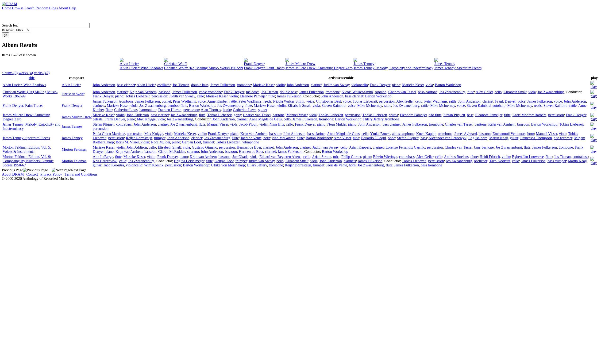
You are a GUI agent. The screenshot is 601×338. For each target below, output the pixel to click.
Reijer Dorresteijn (139, 138)
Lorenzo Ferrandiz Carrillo (405, 147)
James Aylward (465, 134)
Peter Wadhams (184, 101)
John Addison (137, 147)
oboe (391, 138)
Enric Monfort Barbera (529, 115)
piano (396, 85)
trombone (244, 85)
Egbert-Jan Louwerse (528, 157)
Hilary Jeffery (373, 119)
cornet (166, 101)
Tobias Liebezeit (137, 96)
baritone (279, 115)
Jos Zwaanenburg (452, 92)
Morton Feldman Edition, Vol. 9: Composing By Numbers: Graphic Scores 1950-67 (28, 161)
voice (202, 101)
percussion (159, 96)
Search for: (10, 25)
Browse (18, 8)
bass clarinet (126, 85)
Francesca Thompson (536, 138)
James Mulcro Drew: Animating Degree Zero (319, 68)
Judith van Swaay (337, 85)
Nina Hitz (277, 124)
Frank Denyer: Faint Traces (264, 68)
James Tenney (364, 64)
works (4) (26, 73)
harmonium (147, 110)
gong (237, 115)
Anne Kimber (217, 101)
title (32, 78)
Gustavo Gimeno (204, 147)
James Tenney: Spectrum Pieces (458, 68)
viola (429, 85)
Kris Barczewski (105, 161)
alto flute (435, 115)
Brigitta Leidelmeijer (189, 161)
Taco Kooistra (499, 161)
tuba (356, 138)
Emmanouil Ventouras (509, 134)
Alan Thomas (211, 110)
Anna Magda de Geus (265, 119)
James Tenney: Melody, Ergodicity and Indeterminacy (393, 68)
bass (470, 115)
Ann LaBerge (103, 157)
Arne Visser (342, 138)
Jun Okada (240, 157)
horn (530, 134)
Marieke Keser (263, 85)
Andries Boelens (456, 157)
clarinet (316, 85)
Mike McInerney (369, 106)
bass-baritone (427, 92)
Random (42, 8)
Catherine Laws (126, 110)
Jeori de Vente (336, 165)
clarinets (99, 106)
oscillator (164, 85)
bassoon (164, 92)
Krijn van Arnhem (143, 92)
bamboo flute (177, 106)
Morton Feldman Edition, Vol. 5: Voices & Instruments (27, 149)
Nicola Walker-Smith (357, 92)
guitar (514, 138)
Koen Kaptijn (426, 134)
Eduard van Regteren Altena (280, 157)
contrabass (124, 124)
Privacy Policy (51, 174)
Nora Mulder (336, 124)
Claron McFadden (171, 152)
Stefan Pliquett (454, 115)
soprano (380, 92)
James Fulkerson (222, 85)
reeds (267, 101)
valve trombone (210, 92)
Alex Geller (484, 92)
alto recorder (563, 138)
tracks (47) (42, 73)
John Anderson (104, 85)
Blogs (53, 8)
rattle (233, 101)
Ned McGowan (283, 138)
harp (110, 142)
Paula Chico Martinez (109, 134)
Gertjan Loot (191, 142)
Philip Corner (351, 157)
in (3, 30)
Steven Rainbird (334, 106)
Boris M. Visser (127, 142)
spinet (262, 110)
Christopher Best (328, 101)
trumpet (159, 138)
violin (280, 85)
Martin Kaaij (498, 138)
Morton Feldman (74, 149)
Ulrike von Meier (223, 165)
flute (470, 92)
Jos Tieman (181, 85)
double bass (199, 85)
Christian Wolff (175, 64)
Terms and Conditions (81, 174)
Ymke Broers (380, 134)
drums (393, 115)
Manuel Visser (297, 115)
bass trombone (431, 165)
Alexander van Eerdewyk (447, 138)
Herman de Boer (249, 147)
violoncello (359, 85)
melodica (252, 92)
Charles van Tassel (402, 92)
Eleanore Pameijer (253, 96)
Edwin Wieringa (385, 157)
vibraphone (250, 142)
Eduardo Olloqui (373, 138)
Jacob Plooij (248, 124)
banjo (227, 110)
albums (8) (10, 73)
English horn (477, 138)
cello (498, 92)
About (63, 8)
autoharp (499, 106)
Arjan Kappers (360, 147)
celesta (98, 119)
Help (72, 8)
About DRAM (13, 174)
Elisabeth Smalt (515, 92)
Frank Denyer (254, 64)
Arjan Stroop (321, 157)
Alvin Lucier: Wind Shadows (141, 68)
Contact (32, 174)
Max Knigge (146, 119)
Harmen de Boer (251, 152)
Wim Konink (153, 165)
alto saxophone (403, 134)
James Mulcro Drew (300, 64)
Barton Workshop (448, 85)
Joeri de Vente (251, 138)
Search (29, 8)
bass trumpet (556, 161)
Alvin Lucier (129, 64)
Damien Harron (169, 110)
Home (7, 8)
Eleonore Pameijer (413, 115)
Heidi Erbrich (490, 157)
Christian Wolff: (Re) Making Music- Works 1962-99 (203, 68)
